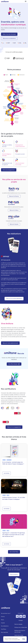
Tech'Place (3, 629)
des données (17, 632)
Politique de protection (19, 630)
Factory (3, 616)
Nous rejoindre (4, 632)
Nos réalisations (4, 626)
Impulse (3, 622)
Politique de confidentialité (20, 627)
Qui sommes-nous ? (6, 613)
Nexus (2, 619)
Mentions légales (18, 624)
